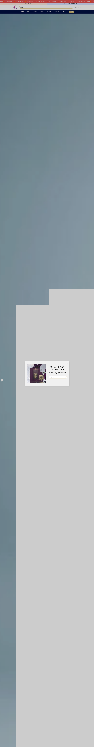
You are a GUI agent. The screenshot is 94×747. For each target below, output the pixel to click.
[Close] (67, 363)
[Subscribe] (65, 377)
